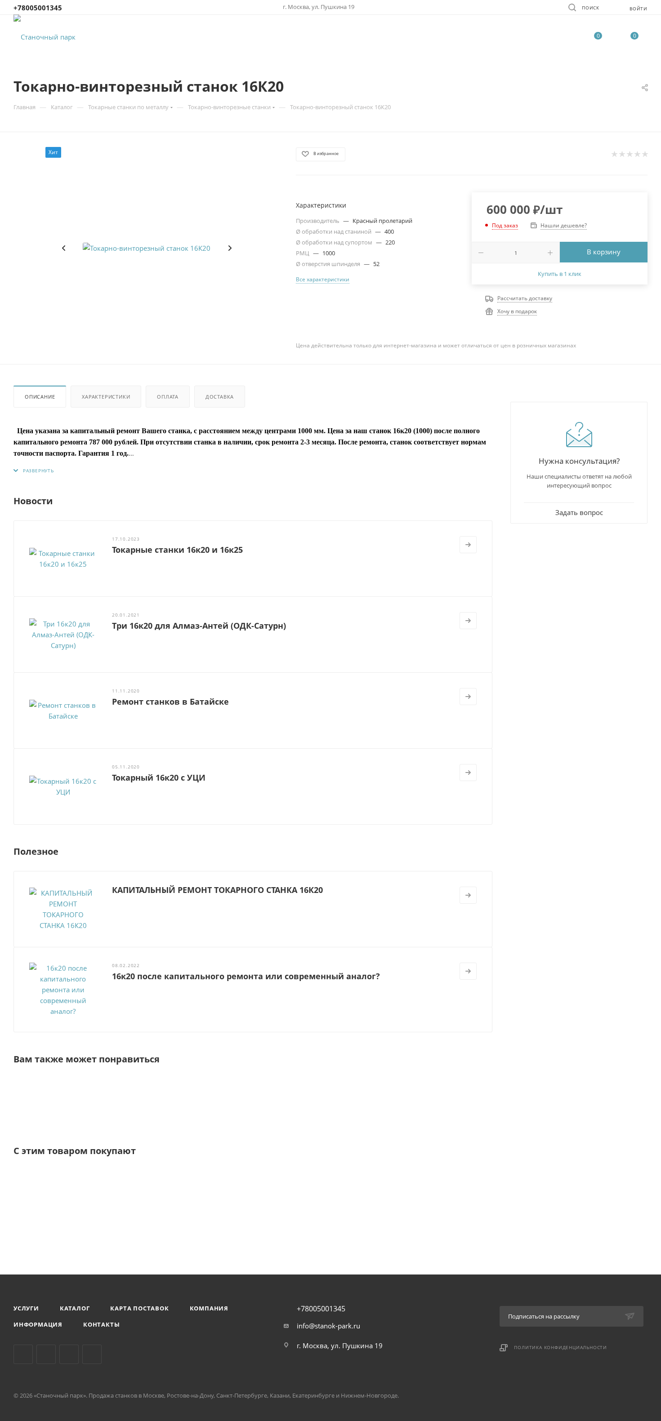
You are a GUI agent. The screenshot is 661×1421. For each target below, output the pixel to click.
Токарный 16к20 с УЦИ (158, 777)
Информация (38, 1324)
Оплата (168, 396)
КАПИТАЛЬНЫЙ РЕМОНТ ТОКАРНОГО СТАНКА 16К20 (217, 889)
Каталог (75, 1308)
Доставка (219, 396)
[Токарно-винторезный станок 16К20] (146, 248)
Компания (209, 1308)
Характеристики (106, 396)
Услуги (26, 1308)
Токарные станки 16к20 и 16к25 (177, 549)
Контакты (101, 1324)
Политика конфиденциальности (560, 1347)
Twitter (69, 1354)
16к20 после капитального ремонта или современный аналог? (246, 976)
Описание (40, 396)
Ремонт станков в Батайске (170, 701)
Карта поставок (139, 1308)
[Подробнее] (468, 544)
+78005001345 (37, 7)
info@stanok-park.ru (328, 1325)
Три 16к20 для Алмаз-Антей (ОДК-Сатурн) (199, 625)
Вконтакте (23, 1354)
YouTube (92, 1354)
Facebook (46, 1354)
